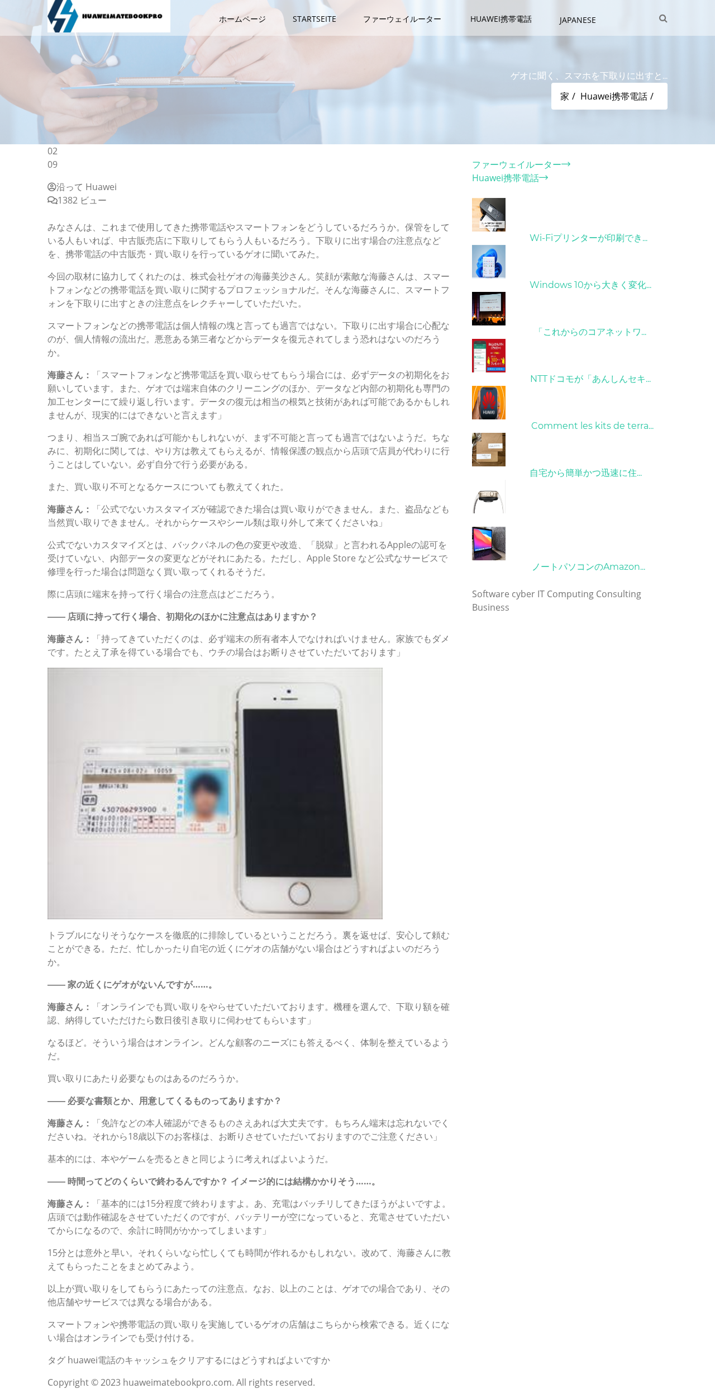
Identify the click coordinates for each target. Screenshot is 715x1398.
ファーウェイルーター (403, 18)
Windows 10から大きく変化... (590, 285)
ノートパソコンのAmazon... (588, 566)
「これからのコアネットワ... (590, 332)
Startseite (314, 18)
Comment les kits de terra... (592, 426)
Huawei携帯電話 (502, 18)
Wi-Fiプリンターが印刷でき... (588, 238)
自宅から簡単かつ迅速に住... (586, 472)
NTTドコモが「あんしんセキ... (590, 379)
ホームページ (242, 18)
